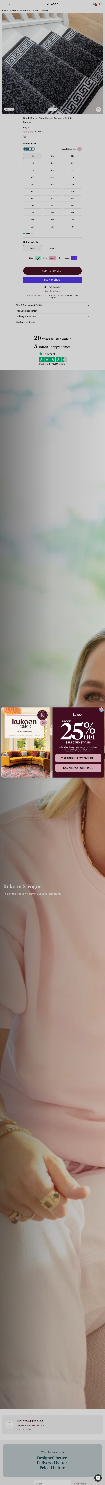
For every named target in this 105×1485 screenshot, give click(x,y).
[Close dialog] (101, 710)
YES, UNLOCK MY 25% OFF (78, 758)
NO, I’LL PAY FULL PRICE (78, 768)
